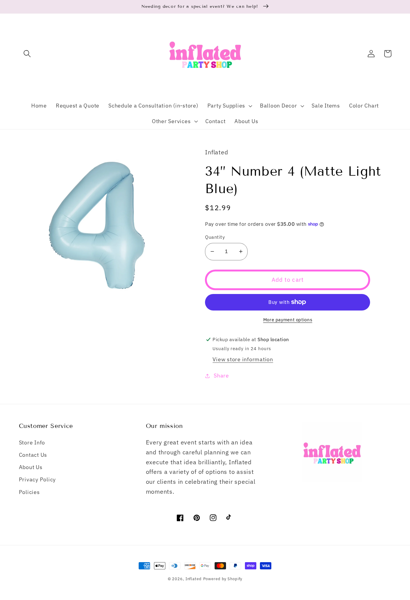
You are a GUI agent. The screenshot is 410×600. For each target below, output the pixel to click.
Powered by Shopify (223, 578)
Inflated (193, 578)
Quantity (215, 237)
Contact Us (33, 454)
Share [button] (221, 375)
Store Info (32, 442)
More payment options (287, 320)
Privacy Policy (37, 479)
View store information (243, 359)
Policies (29, 492)
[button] (27, 53)
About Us (31, 467)
